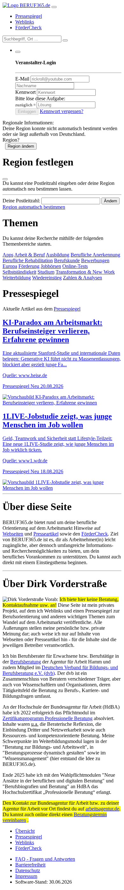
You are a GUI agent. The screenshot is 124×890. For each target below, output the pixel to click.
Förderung (28, 266)
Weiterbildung (17, 277)
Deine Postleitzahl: (21, 200)
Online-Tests (75, 266)
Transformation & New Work (85, 272)
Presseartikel (46, 533)
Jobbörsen (51, 266)
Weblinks (24, 22)
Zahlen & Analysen (82, 277)
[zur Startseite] (26, 5)
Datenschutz (27, 870)
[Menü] (54, 7)
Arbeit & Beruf (29, 254)
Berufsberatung (25, 661)
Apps (8, 254)
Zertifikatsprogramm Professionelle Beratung (48, 718)
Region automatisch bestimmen (34, 207)
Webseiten (13, 533)
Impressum (26, 876)
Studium (46, 272)
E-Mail (22, 78)
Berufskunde (67, 260)
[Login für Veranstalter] (17, 52)
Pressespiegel (28, 16)
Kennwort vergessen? (61, 111)
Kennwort (25, 92)
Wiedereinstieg (47, 277)
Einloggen (27, 111)
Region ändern (21, 146)
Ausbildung (57, 254)
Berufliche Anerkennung (95, 254)
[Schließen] (5, 179)
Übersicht (25, 831)
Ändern (110, 201)
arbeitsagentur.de (102, 808)
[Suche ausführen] (65, 40)
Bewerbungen (95, 260)
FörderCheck (28, 27)
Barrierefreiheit (30, 864)
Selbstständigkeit (19, 272)
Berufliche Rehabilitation (28, 260)
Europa (10, 266)
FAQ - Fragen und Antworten (45, 859)
